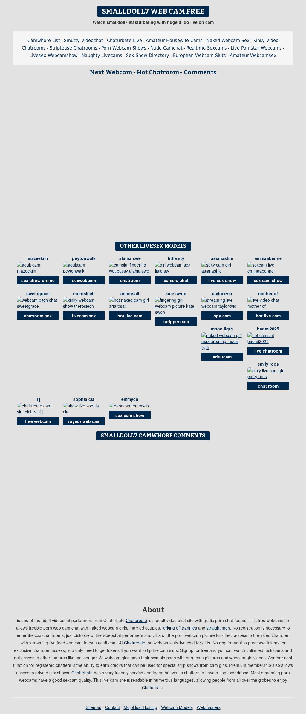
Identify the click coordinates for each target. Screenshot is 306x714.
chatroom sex (38, 315)
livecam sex (84, 315)
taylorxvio (222, 293)
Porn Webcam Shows (123, 48)
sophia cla (83, 399)
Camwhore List (43, 40)
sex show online (38, 280)
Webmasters (209, 707)
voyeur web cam (83, 421)
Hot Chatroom (158, 72)
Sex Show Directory (147, 55)
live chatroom (268, 351)
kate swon (176, 293)
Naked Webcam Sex (228, 40)
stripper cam (176, 321)
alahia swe (130, 258)
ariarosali (129, 293)
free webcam (38, 421)
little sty (176, 258)
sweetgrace (38, 293)
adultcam (222, 357)
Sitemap (93, 707)
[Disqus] (153, 518)
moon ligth (222, 329)
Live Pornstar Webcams (256, 48)
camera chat (176, 280)
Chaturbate (136, 620)
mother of (268, 293)
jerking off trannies (179, 628)
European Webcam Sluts (199, 55)
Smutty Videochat (83, 40)
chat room (268, 386)
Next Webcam (111, 72)
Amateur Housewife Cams (174, 40)
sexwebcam (84, 280)
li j (38, 399)
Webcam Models (177, 707)
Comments (200, 72)
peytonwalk (84, 258)
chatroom (130, 280)
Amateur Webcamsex (253, 55)
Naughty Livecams (102, 55)
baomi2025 (268, 329)
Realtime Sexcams (206, 48)
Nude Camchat (166, 48)
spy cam (222, 315)
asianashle (222, 258)
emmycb (129, 399)
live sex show (222, 280)
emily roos (268, 364)
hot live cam (129, 315)
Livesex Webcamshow (54, 55)
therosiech (84, 293)
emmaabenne (268, 258)
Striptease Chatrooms (73, 48)
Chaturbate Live (124, 40)
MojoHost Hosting (140, 707)
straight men (218, 628)
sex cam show (268, 280)
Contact (112, 707)
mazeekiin (38, 258)
